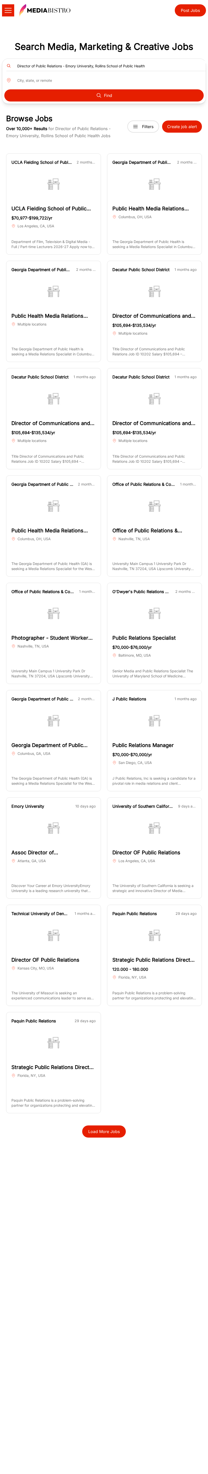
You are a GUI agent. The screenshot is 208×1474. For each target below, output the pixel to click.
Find (108, 95)
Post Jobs (190, 10)
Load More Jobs (104, 1131)
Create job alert (182, 126)
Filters (147, 126)
